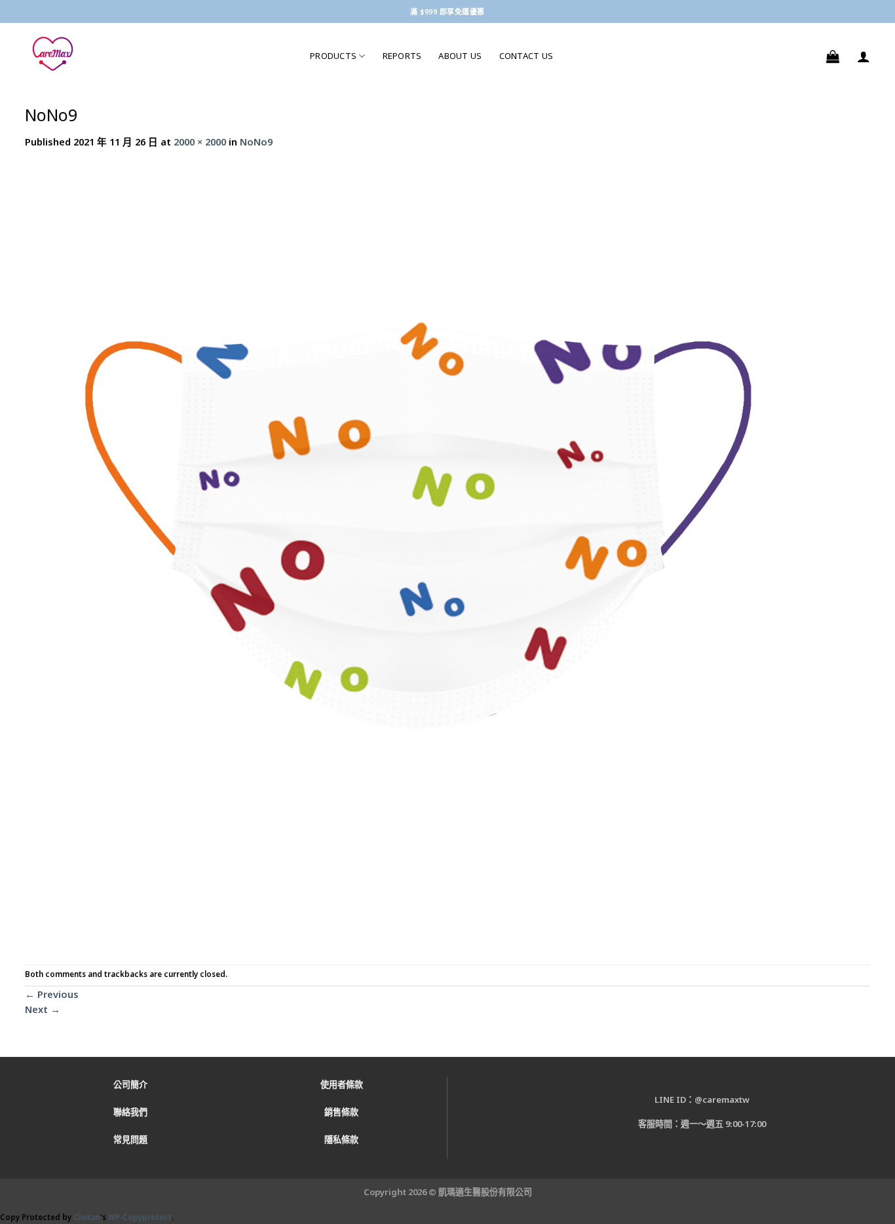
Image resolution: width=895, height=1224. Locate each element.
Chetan (86, 1217)
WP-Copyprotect (140, 1217)
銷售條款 (341, 1112)
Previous (52, 994)
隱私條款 (341, 1139)
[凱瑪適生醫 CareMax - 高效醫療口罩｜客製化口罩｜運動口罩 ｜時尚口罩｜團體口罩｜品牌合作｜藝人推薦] (157, 54)
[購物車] (832, 56)
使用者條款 (341, 1084)
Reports (402, 56)
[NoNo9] (418, 555)
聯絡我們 (130, 1112)
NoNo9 (256, 141)
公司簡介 (130, 1084)
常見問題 (130, 1139)
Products (333, 56)
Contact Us (526, 56)
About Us (460, 56)
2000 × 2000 (200, 141)
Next (42, 1009)
